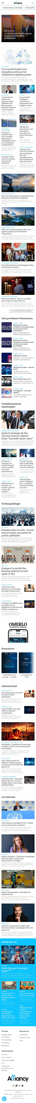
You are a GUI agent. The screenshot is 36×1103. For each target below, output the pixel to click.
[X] (19, 1086)
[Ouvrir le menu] (2, 3)
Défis (21, 1040)
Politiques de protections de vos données (7, 1068)
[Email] (13, 1086)
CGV (2, 1063)
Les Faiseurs (5, 1043)
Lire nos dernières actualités (21, 311)
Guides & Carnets (25, 1037)
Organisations (23, 1035)
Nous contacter (6, 1057)
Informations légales (8, 1060)
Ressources (5, 1046)
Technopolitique (6, 1040)
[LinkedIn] (16, 1086)
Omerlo (22, 1098)
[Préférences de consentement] (4, 1098)
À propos (4, 1054)
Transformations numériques (13, 8)
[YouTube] (22, 1086)
